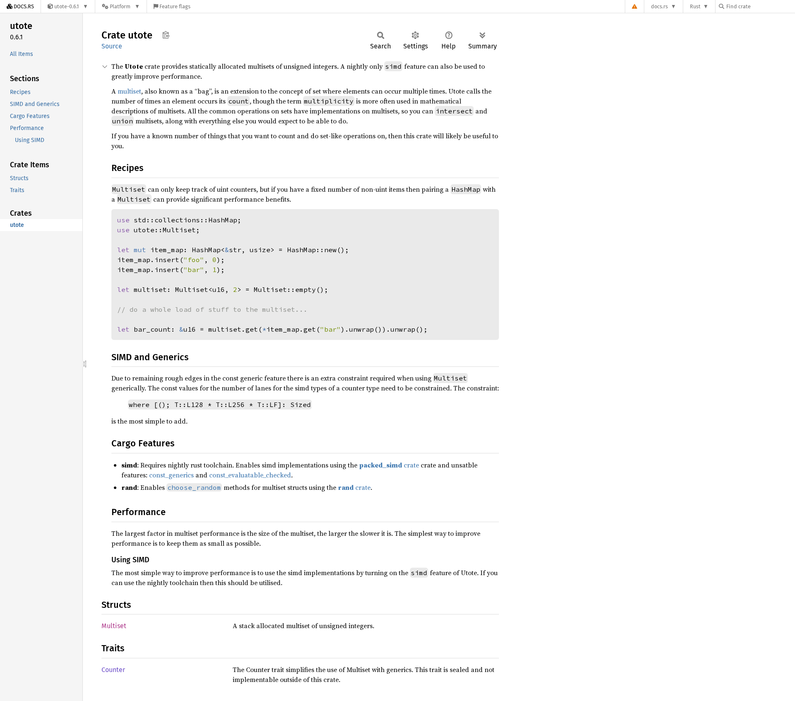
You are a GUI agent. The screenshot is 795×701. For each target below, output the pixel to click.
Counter (113, 670)
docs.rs (659, 6)
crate (389, 465)
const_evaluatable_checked (250, 474)
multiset (129, 91)
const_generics (171, 474)
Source (111, 46)
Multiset (113, 626)
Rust (695, 6)
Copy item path (166, 35)
